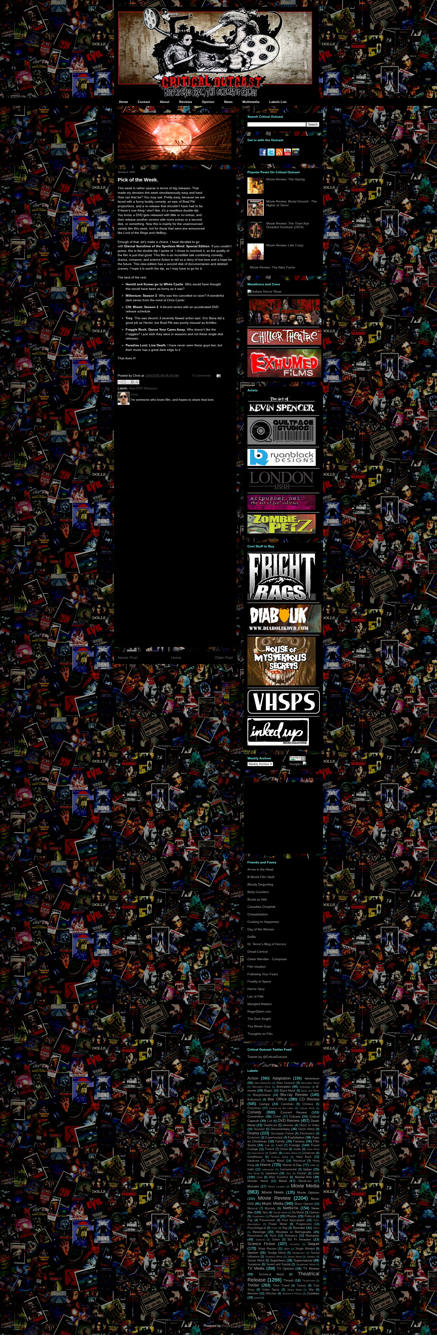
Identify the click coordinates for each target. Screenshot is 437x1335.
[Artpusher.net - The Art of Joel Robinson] (281, 509)
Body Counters (258, 892)
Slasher (252, 1252)
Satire (276, 1239)
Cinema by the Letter (281, 1108)
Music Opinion (304, 1203)
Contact (144, 102)
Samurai (260, 1239)
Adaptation (281, 1078)
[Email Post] (218, 375)
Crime (277, 1116)
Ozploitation (258, 1216)
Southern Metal (273, 1256)
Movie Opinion (308, 1192)
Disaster (259, 1129)
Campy (264, 1104)
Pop (250, 1220)
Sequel (313, 1244)
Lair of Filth (255, 996)
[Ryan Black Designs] (281, 465)
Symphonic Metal (305, 1264)
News (228, 102)
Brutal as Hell (257, 899)
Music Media (272, 1203)
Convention (255, 1116)
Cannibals (287, 1104)
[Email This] (119, 382)
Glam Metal (313, 1149)
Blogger (227, 1325)
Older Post (224, 658)
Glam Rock (258, 1153)
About (164, 102)
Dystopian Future (282, 1133)
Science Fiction (261, 1244)
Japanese (271, 1173)
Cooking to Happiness (263, 922)
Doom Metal (306, 1129)
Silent (287, 1248)
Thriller (253, 1285)
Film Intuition (256, 966)
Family (280, 1141)
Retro (316, 1228)
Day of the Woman (260, 929)
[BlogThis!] (124, 382)
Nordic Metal (280, 1212)
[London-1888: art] (281, 489)
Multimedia (250, 102)
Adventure (312, 1078)
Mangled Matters (259, 1004)
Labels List (278, 102)
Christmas (254, 1108)
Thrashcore (308, 1280)
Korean (301, 1173)
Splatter (311, 1256)
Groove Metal (279, 1157)
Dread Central (257, 951)
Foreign (294, 1145)
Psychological (256, 1228)
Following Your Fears (262, 974)
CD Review (309, 1099)
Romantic (312, 1235)
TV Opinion (285, 1268)
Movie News (273, 1192)
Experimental (273, 1137)
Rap (284, 1228)
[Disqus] (175, 468)
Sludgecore (298, 1252)
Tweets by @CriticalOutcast (267, 1057)
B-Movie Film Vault (260, 877)
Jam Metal (253, 1173)
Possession (267, 1220)
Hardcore (253, 1160)
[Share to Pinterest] (137, 382)
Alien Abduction (262, 1083)
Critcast (294, 1116)
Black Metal (288, 1090)
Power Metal (278, 1224)
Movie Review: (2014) (287, 225)
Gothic (273, 1153)
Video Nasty (270, 1289)
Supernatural (303, 1260)
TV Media (255, 1268)
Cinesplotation (257, 914)
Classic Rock (307, 1108)
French (269, 1149)
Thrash (288, 1280)
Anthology (305, 1086)
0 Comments (201, 375)
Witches (271, 1293)
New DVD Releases (143, 388)
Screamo (295, 1244)
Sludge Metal (277, 1252)
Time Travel (281, 1285)
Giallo (297, 1149)
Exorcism (253, 1137)
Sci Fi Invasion (299, 1239)
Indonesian (268, 1169)
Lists (316, 1173)
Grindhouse (254, 1157)
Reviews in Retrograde (293, 1232)
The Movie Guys (259, 1026)
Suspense (254, 1264)
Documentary (280, 1129)
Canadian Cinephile (261, 907)
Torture (301, 1285)
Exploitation (296, 1137)
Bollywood (254, 1099)
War (311, 1289)
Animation (283, 1086)
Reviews (185, 102)
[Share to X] (128, 382)
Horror (265, 1165)
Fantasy (299, 1141)
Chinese (307, 1104)
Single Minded (305, 1248)
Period (274, 1216)
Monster (253, 1186)
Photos (292, 1216)
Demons (288, 1125)
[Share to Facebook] (132, 382)
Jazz (288, 1173)
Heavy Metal (275, 1160)
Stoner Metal (255, 1260)
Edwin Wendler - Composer (267, 959)
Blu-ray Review (294, 1095)
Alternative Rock (261, 1086)
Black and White (310, 1090)
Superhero (277, 1260)
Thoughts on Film (260, 1034)
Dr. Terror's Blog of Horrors (266, 944)
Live (259, 1177)
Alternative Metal (310, 1083)
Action (252, 1078)
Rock (273, 1235)
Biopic (268, 1090)
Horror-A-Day (292, 1165)
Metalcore (304, 1181)
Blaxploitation (262, 1095)
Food (279, 1145)
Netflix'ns (290, 1208)
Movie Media (305, 1186)
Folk (267, 1145)
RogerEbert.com (259, 1011)
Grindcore (308, 1153)
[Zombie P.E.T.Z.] (281, 532)
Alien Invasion (285, 1083)
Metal (283, 1181)
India (312, 1165)
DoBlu (251, 937)
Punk (274, 1228)
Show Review (267, 1248)
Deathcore (270, 1125)
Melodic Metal (257, 1181)
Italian (307, 1169)
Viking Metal (294, 1289)
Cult (269, 1121)
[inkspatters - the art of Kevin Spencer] (281, 412)
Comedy (254, 1112)
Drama (253, 1133)
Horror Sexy (256, 989)
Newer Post (127, 658)
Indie (250, 1169)
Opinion (208, 102)
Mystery (270, 1208)
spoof (257, 1297)
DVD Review (288, 1120)
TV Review (311, 1268)
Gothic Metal (290, 1153)
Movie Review (274, 1198)
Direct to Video (309, 1125)
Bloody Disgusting (260, 884)
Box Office (277, 1099)
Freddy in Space (259, 981)
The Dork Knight (259, 1019)
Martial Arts (303, 1177)
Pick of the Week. (138, 180)
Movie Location (276, 1186)
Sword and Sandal (278, 1264)
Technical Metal (271, 1274)
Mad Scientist (278, 1177)
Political (310, 1216)
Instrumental (288, 1169)
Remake (299, 1228)
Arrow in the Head (260, 869)
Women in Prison (292, 1293)
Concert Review (293, 1112)
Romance (291, 1235)
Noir (265, 1212)
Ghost (284, 1149)
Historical (299, 1160)
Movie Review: (285, 179)
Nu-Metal (298, 1212)
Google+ (296, 764)
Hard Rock (304, 1157)
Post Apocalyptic (293, 1220)
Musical (252, 1208)
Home (123, 102)
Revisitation (255, 1235)
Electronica (307, 1133)
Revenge (259, 1232)
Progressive (304, 1224)
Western (252, 1293)
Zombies (313, 1293)
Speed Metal (294, 1256)
